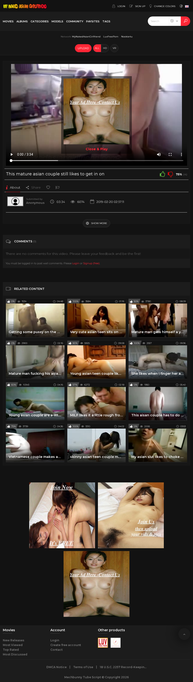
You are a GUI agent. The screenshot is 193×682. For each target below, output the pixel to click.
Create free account (65, 645)
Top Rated (11, 649)
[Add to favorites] (48, 187)
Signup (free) (91, 263)
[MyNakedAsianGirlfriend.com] (25, 6)
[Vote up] (162, 174)
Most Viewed (13, 645)
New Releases (13, 640)
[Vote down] (170, 174)
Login (75, 263)
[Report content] (57, 187)
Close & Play (97, 149)
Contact (56, 649)
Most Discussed (15, 654)
